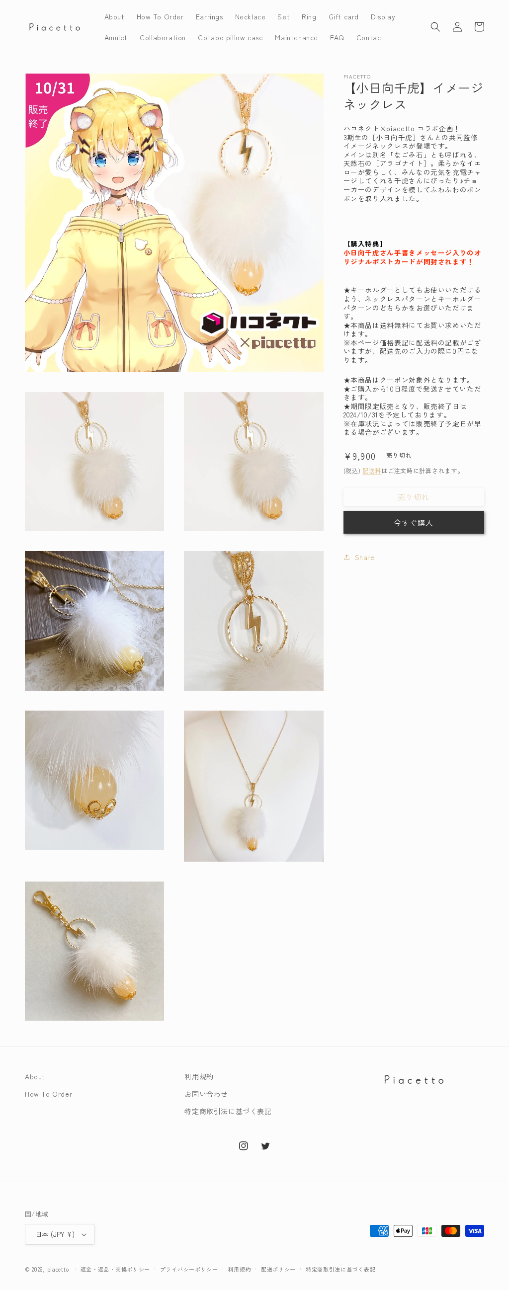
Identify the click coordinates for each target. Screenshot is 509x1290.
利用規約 (198, 1076)
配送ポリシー (278, 1269)
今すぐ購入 (413, 522)
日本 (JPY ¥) (55, 1234)
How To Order (48, 1094)
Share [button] (365, 557)
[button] (435, 27)
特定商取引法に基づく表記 (227, 1111)
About (35, 1076)
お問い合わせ (206, 1094)
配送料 (371, 470)
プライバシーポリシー (189, 1269)
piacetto (58, 1269)
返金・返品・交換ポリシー (115, 1269)
